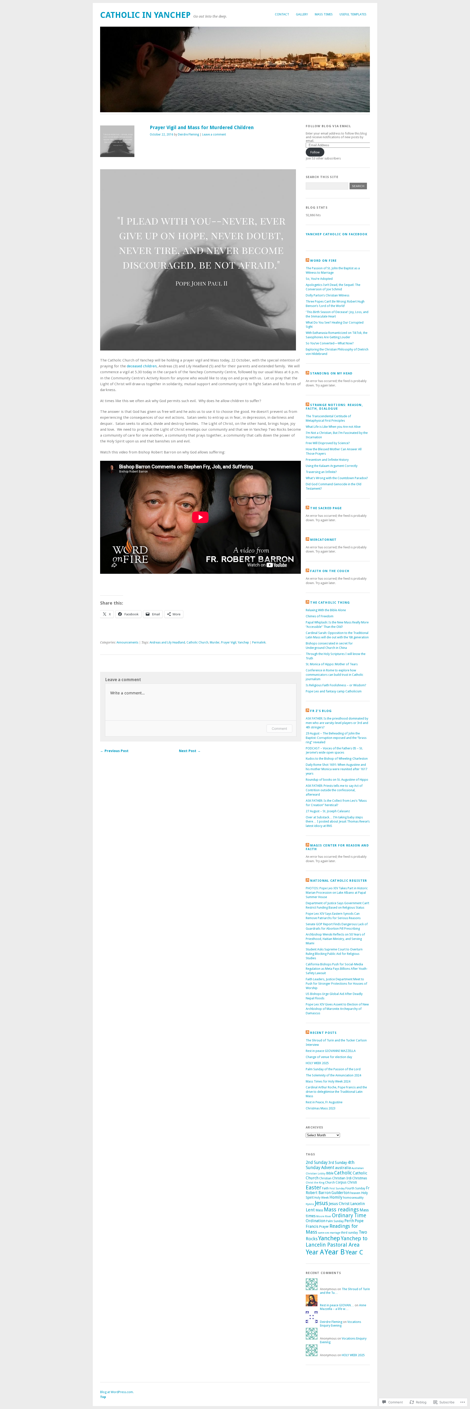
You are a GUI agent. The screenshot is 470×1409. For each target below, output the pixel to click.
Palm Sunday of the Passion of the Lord (333, 1069)
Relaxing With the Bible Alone (326, 610)
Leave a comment (214, 134)
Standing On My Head (331, 373)
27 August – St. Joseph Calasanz (328, 811)
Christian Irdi (342, 1178)
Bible (329, 1173)
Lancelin (357, 1203)
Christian (325, 1178)
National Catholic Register (338, 880)
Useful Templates (353, 14)
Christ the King (315, 1182)
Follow (315, 152)
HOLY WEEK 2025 (317, 1063)
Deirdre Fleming (188, 134)
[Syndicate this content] (307, 260)
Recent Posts (323, 1033)
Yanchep (243, 642)
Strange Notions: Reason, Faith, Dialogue (334, 406)
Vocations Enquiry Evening (340, 1323)
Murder (215, 642)
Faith (325, 1188)
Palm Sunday (335, 1221)
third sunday (349, 1232)
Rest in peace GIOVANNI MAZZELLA (331, 1051)
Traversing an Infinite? (321, 472)
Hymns (310, 1204)
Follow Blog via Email (328, 126)
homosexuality (353, 1197)
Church (330, 1182)
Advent (327, 1167)
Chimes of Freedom (319, 616)
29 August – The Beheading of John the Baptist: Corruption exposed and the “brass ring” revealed (336, 738)
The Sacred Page (326, 508)
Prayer (324, 1227)
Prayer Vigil (228, 642)
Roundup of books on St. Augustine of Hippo (337, 779)
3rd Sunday (337, 1163)
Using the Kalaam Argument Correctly (331, 466)
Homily (335, 1197)
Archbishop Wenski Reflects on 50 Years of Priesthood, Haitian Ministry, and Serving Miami (335, 939)
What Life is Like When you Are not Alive (333, 426)
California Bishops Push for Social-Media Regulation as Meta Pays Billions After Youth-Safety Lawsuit (337, 968)
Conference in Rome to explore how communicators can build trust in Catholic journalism (334, 674)
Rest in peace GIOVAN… (337, 1305)
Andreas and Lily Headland (167, 642)
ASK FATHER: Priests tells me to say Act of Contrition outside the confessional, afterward (334, 790)
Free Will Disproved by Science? (328, 443)
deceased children (142, 366)
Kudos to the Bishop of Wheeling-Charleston (337, 758)
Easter (313, 1187)
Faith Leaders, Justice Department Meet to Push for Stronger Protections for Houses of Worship (336, 983)
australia (343, 1167)
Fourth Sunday (355, 1188)
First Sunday (337, 1188)
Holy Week (321, 1197)
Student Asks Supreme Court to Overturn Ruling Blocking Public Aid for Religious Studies (334, 953)
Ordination (315, 1220)
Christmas (359, 1178)
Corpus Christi (346, 1182)
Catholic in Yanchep (145, 15)
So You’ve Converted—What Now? (330, 343)
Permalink (259, 642)
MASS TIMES (324, 14)
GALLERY (302, 14)
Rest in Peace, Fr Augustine (324, 1102)
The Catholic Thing (330, 602)
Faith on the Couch (329, 571)
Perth (349, 1221)
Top (103, 1397)
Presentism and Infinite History (327, 460)
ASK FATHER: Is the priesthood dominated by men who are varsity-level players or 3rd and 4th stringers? (337, 723)
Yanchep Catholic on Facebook (336, 234)
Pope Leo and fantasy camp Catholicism (334, 691)
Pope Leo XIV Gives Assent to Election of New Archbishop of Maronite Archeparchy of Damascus (337, 1009)
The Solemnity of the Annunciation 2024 (333, 1075)
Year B (335, 1252)
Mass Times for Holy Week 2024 (328, 1081)
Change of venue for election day (329, 1057)
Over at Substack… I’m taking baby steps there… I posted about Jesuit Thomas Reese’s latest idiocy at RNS (338, 821)
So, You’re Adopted (319, 279)
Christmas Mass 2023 (320, 1108)
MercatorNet (323, 539)
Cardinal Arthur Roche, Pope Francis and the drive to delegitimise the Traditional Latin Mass (336, 1091)
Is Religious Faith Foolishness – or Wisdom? (336, 685)
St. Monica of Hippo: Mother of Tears (332, 664)
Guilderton (340, 1193)
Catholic (343, 1173)
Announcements (127, 642)
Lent (310, 1209)
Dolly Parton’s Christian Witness (327, 295)
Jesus (321, 1203)
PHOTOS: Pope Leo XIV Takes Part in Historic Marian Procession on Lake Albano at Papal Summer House (337, 892)
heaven (355, 1193)
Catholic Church (197, 642)
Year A (315, 1252)
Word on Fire (323, 260)
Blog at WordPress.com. (117, 1392)
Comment (279, 728)
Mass (319, 1210)
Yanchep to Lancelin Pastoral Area (336, 1241)
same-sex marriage (329, 1232)
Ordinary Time (349, 1215)
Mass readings (341, 1209)
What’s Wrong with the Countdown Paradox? (337, 478)
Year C (354, 1252)
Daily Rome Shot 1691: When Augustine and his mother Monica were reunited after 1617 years (336, 769)
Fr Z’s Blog (321, 711)
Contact (282, 14)
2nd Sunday (317, 1162)
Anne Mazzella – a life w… (343, 1307)
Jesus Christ (339, 1203)
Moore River (323, 1216)
